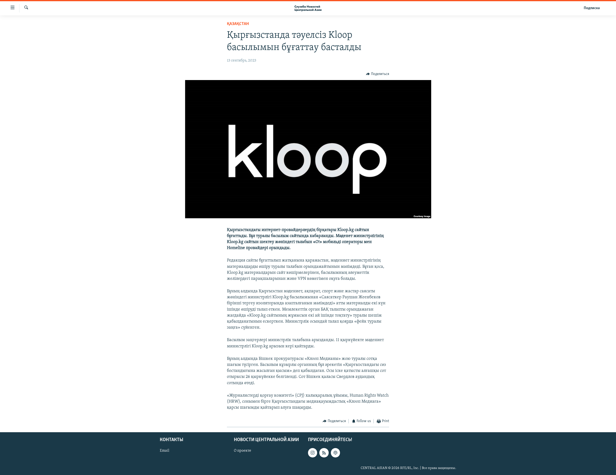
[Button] (377, 74)
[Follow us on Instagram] (312, 452)
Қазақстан (238, 24)
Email (164, 451)
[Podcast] (335, 452)
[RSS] (323, 452)
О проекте (242, 451)
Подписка (592, 8)
